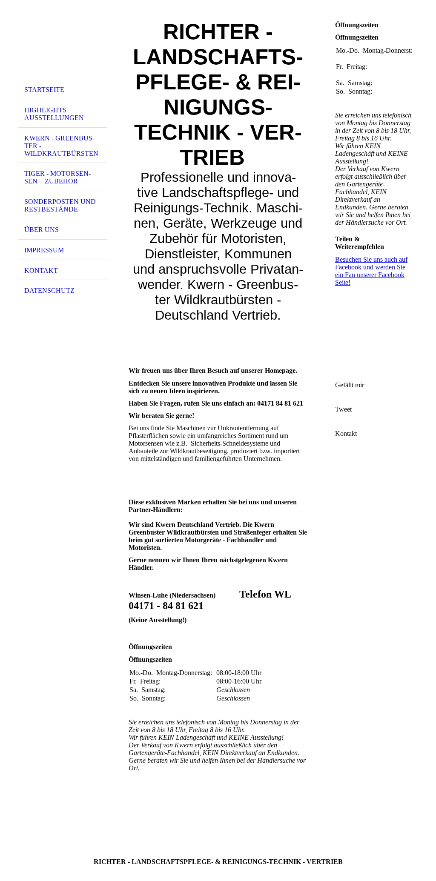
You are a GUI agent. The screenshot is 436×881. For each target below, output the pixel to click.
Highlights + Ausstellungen (54, 113)
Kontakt (41, 270)
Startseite (44, 89)
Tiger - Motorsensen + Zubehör (57, 177)
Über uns (41, 229)
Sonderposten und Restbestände (60, 205)
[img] (62, 44)
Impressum (44, 250)
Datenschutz (49, 290)
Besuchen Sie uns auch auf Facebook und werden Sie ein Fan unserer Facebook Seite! (371, 271)
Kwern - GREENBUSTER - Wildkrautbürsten (61, 145)
